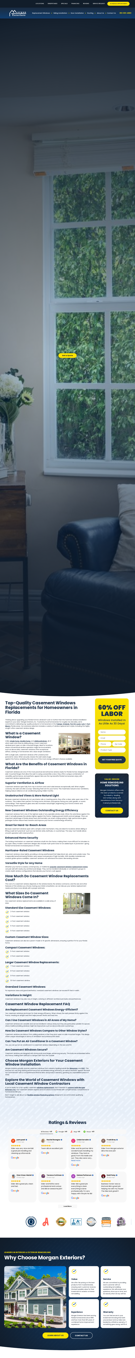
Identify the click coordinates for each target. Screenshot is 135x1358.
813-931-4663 (125, 13)
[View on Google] (13, 1141)
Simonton (74, 1068)
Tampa (59, 724)
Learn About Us (55, 1335)
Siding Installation (60, 13)
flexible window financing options (40, 1095)
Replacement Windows (41, 13)
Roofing (90, 13)
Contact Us (111, 13)
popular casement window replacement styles (69, 867)
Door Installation (77, 13)
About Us (100, 13)
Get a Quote (67, 355)
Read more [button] (75, 1160)
